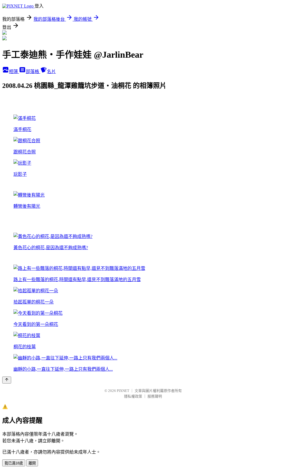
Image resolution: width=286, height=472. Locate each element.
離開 (32, 463)
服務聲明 (154, 396)
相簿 (14, 71)
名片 (51, 71)
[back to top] (6, 380)
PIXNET (123, 391)
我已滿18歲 (13, 463)
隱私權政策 (133, 396)
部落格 (33, 71)
